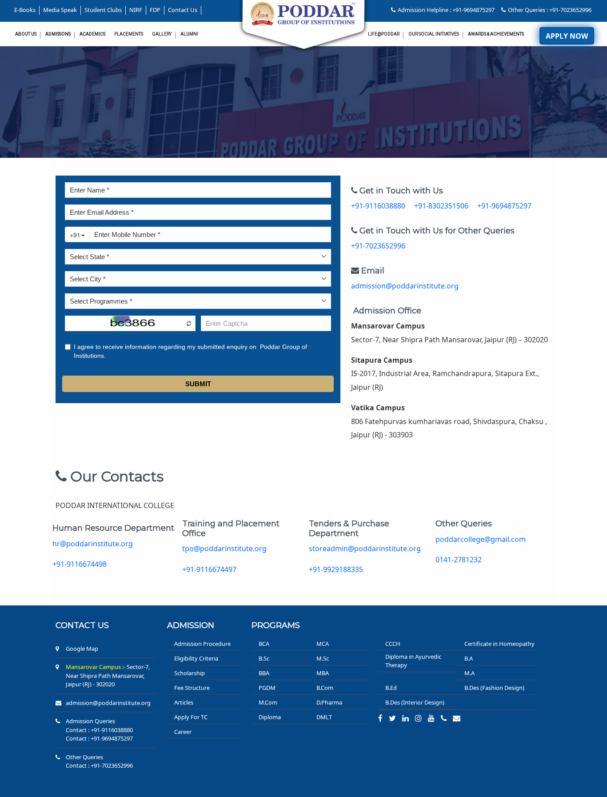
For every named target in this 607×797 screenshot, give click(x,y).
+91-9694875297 (504, 206)
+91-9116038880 (379, 206)
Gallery (162, 34)
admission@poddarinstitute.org (405, 286)
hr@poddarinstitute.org (92, 544)
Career (183, 732)
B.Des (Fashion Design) (494, 688)
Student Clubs (103, 10)
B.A (468, 658)
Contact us (82, 625)
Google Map (82, 649)
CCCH (392, 644)
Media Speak (60, 10)
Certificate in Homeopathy (499, 644)
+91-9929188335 (336, 569)
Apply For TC (191, 717)
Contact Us (182, 10)
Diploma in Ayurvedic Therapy (413, 661)
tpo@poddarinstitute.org (224, 548)
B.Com (324, 688)
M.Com (268, 702)
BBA (264, 673)
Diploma (270, 717)
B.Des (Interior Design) (414, 702)
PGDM (267, 688)
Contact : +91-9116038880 (99, 730)
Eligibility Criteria (196, 658)
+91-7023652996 (378, 246)
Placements (128, 34)
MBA (322, 673)
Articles (183, 702)
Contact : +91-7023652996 (99, 765)
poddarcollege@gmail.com (480, 539)
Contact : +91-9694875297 (99, 738)
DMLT (324, 717)
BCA (264, 644)
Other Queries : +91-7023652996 (549, 10)
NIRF (135, 10)
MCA (322, 644)
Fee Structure (192, 688)
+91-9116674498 (79, 564)
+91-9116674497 (209, 569)
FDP (155, 10)
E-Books (25, 10)
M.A (469, 673)
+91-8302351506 (442, 206)
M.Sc (322, 658)
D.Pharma (329, 702)
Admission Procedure (202, 644)
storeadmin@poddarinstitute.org (365, 548)
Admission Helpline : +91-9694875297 (446, 10)
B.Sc (264, 658)
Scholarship (189, 673)
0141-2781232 (458, 560)
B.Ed (391, 688)
